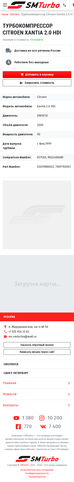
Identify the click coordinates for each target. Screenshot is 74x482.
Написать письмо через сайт (37, 352)
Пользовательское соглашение (37, 470)
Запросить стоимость (39, 82)
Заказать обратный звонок (37, 344)
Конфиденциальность (37, 473)
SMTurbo (24, 465)
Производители (37, 476)
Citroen (14, 14)
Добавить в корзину (39, 74)
